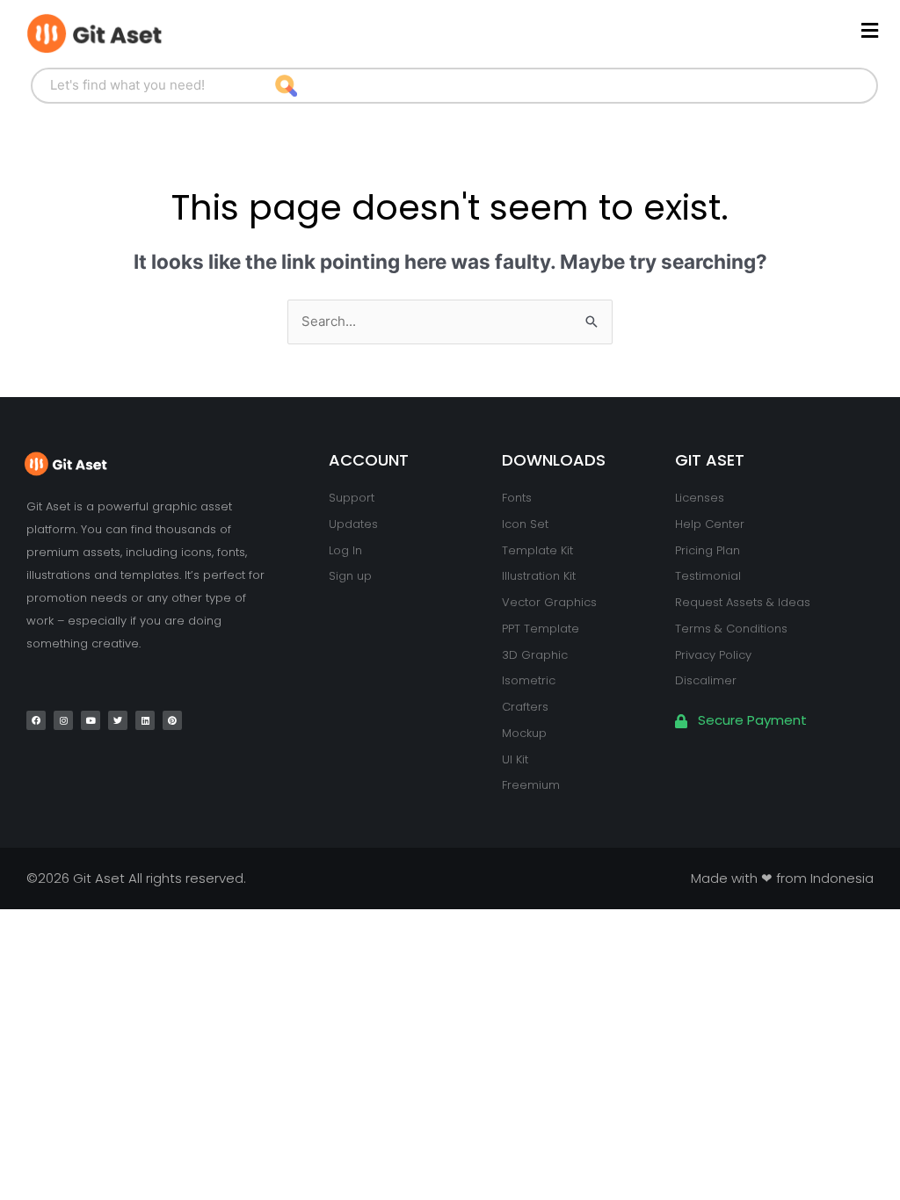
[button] (557, 31)
